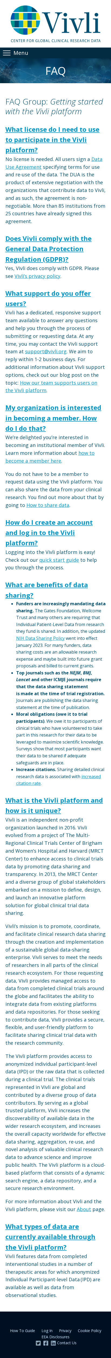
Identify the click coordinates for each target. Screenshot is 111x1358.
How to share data (47, 505)
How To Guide (22, 1330)
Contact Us (67, 1342)
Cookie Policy (89, 1330)
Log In (47, 1330)
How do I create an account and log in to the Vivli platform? (49, 532)
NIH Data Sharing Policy (40, 638)
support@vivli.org (46, 351)
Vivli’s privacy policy (37, 276)
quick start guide (59, 560)
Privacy (65, 1330)
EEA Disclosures (55, 1336)
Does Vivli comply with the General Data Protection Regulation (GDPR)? (48, 249)
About (84, 1209)
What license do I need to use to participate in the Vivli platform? (52, 139)
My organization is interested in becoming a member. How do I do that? (53, 418)
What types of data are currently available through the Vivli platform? (50, 1237)
